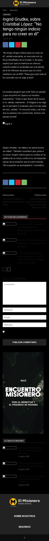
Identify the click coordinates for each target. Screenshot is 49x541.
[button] (4, 3)
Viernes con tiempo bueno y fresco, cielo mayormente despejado (30, 450)
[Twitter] (11, 44)
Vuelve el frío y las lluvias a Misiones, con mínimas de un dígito (31, 243)
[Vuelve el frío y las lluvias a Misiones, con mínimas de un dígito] (9, 243)
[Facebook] (5, 44)
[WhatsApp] (24, 44)
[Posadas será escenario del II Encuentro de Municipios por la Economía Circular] (9, 227)
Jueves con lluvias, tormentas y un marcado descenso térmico (31, 479)
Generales (14, 10)
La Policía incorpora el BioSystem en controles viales (13, 202)
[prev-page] (4, 269)
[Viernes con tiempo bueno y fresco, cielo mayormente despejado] (9, 451)
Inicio (5, 10)
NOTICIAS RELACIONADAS (15, 217)
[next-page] (8, 269)
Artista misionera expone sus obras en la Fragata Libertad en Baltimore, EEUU (35, 203)
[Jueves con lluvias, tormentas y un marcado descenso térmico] (9, 479)
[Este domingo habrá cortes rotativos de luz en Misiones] (9, 466)
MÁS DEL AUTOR (37, 217)
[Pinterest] (18, 44)
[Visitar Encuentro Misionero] (24, 393)
